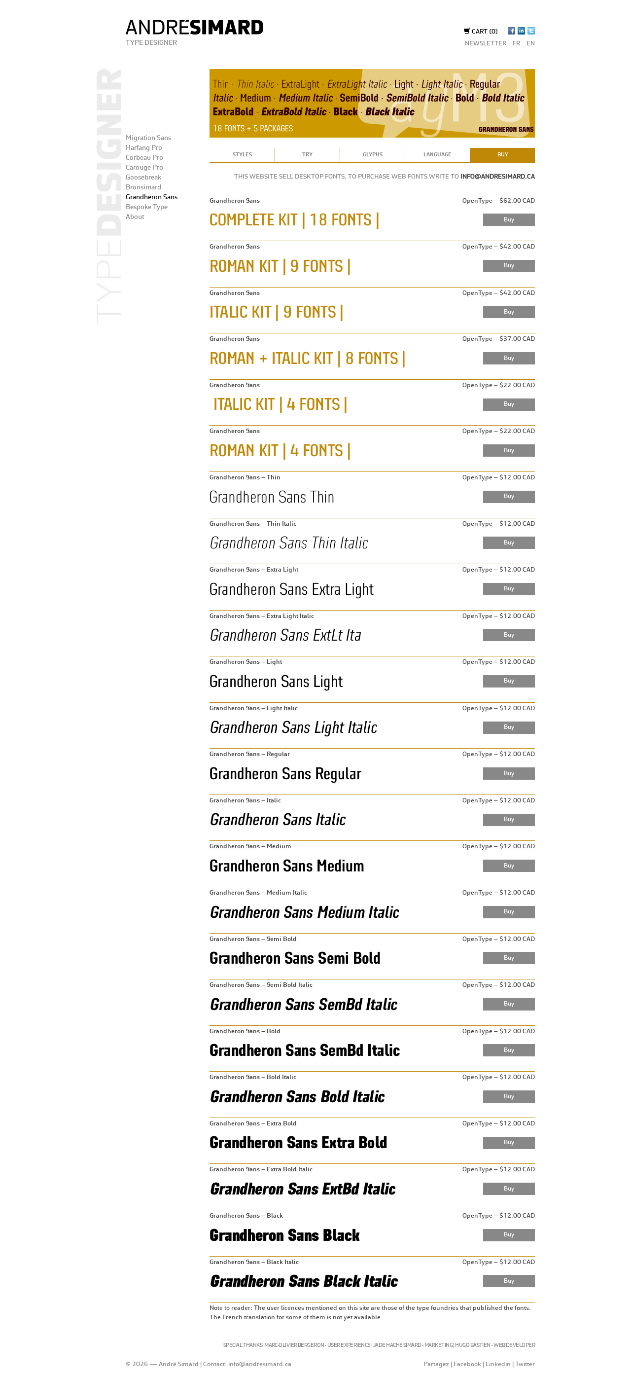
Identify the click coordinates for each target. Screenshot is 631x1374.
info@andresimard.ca (497, 177)
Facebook (467, 1364)
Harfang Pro (144, 148)
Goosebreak (143, 177)
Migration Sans (148, 138)
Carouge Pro (144, 167)
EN (530, 43)
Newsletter (485, 43)
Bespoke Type (147, 207)
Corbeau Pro (144, 157)
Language (437, 155)
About (135, 217)
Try (307, 155)
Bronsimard (143, 187)
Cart (484, 32)
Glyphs (373, 155)
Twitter (525, 1364)
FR (516, 43)
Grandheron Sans (151, 197)
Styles (242, 155)
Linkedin (498, 1364)
